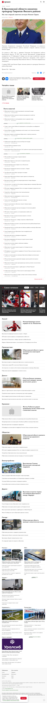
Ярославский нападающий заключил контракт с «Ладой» (17, 168)
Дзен (12, 676)
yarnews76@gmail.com (9, 688)
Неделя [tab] (31, 287)
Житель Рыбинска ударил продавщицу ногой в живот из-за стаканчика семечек (21, 130)
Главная (3, 6)
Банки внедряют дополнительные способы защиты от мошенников (16, 396)
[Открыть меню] (44, 2)
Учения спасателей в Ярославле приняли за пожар (15, 200)
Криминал (8, 6)
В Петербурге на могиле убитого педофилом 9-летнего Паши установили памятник (22, 251)
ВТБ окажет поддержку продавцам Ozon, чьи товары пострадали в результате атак (22, 188)
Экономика (13, 120)
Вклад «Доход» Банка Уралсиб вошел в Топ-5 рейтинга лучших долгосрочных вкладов (23, 149)
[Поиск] (41, 2)
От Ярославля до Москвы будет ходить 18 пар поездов (34, 622)
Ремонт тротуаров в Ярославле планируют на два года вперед (15, 475)
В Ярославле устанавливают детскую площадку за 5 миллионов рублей (20, 207)
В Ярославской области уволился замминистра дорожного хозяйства (19, 115)
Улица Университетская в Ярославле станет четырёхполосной (18, 231)
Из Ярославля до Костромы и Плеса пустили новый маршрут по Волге (19, 270)
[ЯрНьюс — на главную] (6, 2)
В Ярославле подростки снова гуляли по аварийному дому (17, 160)
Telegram (13, 672)
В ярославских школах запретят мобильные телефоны (16, 243)
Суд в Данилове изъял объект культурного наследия (15, 172)
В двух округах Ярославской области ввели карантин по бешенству (19, 176)
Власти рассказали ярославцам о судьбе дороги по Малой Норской (19, 266)
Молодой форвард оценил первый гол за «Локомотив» (16, 164)
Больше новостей (38, 279)
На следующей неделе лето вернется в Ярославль (13, 540)
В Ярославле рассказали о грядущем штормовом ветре (14, 532)
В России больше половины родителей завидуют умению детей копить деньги (21, 258)
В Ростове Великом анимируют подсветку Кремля (15, 156)
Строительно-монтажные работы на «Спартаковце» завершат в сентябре (18, 478)
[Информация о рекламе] (43, 123)
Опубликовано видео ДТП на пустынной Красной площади (17, 141)
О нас (3, 672)
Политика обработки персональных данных (10, 690)
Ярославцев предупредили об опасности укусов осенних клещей (18, 239)
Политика (4, 547)
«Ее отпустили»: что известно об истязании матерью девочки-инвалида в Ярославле (22, 184)
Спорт (12, 205)
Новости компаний (6, 637)
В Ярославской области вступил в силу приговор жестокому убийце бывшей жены (22, 223)
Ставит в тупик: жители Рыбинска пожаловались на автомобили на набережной (22, 126)
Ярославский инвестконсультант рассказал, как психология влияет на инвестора (20, 399)
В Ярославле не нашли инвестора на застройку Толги (10, 622)
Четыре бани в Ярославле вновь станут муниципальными (16, 192)
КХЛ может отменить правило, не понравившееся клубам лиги (18, 211)
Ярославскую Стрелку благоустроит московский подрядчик (31, 465)
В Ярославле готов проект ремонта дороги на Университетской (18, 247)
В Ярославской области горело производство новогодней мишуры (19, 111)
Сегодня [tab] (42, 287)
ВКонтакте (13, 674)
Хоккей (12, 166)
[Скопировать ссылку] (44, 73)
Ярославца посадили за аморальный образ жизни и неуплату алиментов (20, 134)
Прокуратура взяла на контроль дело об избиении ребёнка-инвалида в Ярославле (22, 227)
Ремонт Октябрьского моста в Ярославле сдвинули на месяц (15, 512)
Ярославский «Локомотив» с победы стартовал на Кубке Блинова (18, 219)
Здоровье (4, 577)
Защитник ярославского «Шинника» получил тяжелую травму (17, 204)
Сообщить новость (39, 78)
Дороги (13, 181)
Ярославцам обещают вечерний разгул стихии (12, 538)
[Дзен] (3, 78)
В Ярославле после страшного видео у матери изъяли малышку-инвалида (20, 274)
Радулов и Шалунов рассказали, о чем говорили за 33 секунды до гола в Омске (19, 342)
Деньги (12, 260)
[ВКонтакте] (6, 78)
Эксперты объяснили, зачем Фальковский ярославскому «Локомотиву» (9, 311)
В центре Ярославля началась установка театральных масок (15, 484)
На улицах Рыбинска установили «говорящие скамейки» (14, 481)
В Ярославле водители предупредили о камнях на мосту (16, 196)
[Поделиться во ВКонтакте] (41, 73)
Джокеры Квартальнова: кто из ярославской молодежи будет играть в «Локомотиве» (28, 311)
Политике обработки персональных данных (11, 700)
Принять (23, 698)
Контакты (4, 676)
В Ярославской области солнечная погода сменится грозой (15, 535)
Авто (12, 127)
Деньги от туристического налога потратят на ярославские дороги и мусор (18, 390)
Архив (3, 677)
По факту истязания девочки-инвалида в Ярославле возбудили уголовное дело (21, 255)
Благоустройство (8, 461)
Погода (4, 517)
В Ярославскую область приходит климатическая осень (33, 521)
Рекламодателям (5, 674)
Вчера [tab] (37, 287)
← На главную (5, 103)
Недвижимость (5, 607)
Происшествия (14, 112)
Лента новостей (9, 109)
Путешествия (27, 607)
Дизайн (13, 158)
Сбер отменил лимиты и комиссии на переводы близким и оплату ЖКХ (32, 562)
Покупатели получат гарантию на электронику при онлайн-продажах (17, 393)
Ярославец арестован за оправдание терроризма (15, 235)
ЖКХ (25, 547)
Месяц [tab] (26, 287)
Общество (13, 116)
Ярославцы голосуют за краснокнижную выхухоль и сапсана (17, 215)
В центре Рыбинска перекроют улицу (12, 145)
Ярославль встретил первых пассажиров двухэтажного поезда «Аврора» (20, 180)
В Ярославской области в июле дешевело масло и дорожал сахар (18, 119)
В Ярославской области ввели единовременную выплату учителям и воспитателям (22, 262)
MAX (12, 677)
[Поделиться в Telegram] (38, 73)
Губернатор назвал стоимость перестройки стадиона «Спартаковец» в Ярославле (11, 562)
